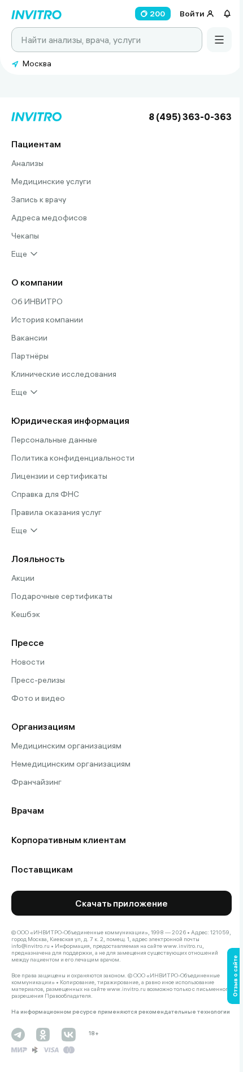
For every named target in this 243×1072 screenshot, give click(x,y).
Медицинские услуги (51, 181)
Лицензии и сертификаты (59, 476)
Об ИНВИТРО (37, 301)
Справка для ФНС (45, 494)
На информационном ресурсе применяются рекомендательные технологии (120, 1012)
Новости (28, 662)
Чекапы (25, 236)
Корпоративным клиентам (68, 839)
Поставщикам (42, 869)
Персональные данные (54, 440)
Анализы (27, 163)
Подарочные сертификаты (61, 596)
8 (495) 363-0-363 (190, 116)
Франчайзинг (36, 782)
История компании (47, 319)
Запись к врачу (38, 199)
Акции (22, 578)
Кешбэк (25, 614)
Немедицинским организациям (71, 764)
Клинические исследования (63, 374)
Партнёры (30, 356)
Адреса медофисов (49, 217)
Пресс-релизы (38, 680)
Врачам (27, 810)
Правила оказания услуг (56, 512)
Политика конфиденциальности (72, 458)
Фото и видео (38, 698)
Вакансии (29, 338)
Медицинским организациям (66, 746)
